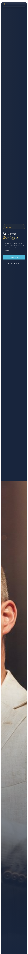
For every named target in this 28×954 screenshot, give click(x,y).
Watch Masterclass (15, 263)
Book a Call (13, 257)
